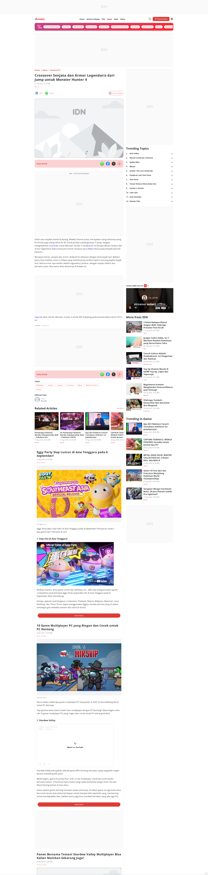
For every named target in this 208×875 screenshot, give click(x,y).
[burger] (171, 19)
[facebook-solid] (108, 164)
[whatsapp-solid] (102, 164)
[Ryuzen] (37, 399)
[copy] (119, 164)
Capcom (38, 317)
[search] (149, 18)
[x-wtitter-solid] (114, 164)
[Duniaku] (40, 19)
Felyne (91, 248)
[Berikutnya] (123, 422)
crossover (53, 245)
